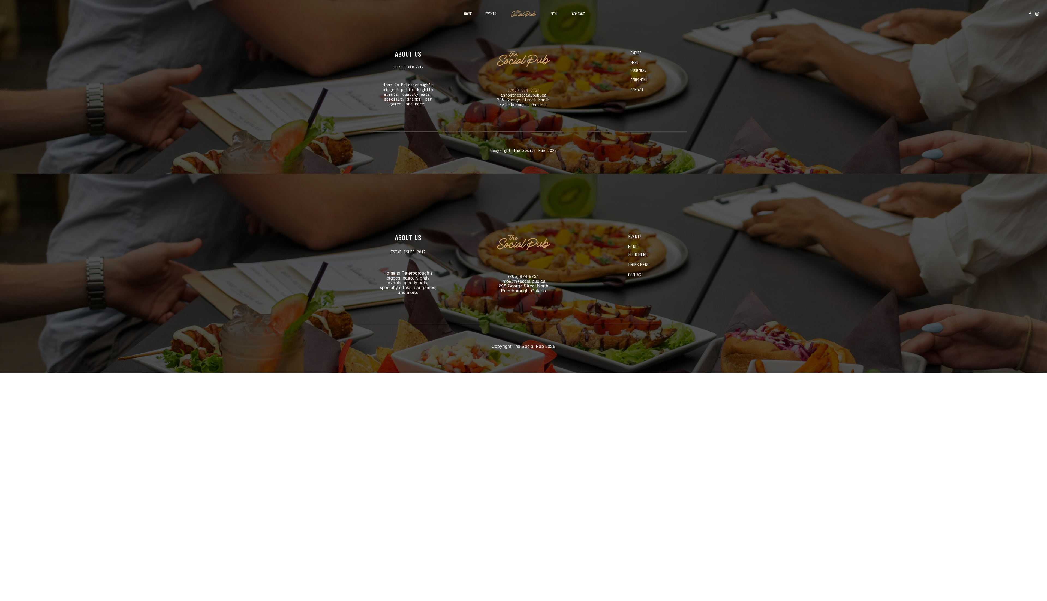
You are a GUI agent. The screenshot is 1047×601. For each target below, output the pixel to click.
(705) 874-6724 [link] (523, 90)
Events (490, 13)
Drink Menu (639, 79)
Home (468, 13)
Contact (578, 13)
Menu (554, 13)
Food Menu (638, 70)
